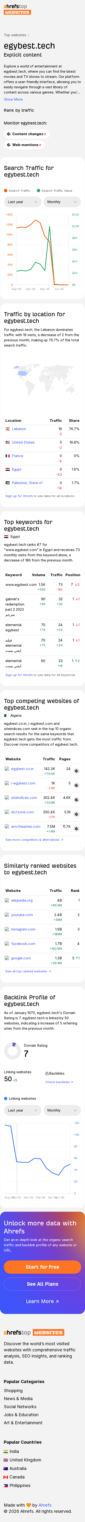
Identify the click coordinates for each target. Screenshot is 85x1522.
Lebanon (19, 429)
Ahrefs (44, 1505)
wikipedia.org (22, 900)
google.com (21, 958)
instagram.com (23, 929)
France (17, 456)
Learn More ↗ (42, 1301)
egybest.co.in (22, 768)
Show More (13, 99)
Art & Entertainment (23, 1422)
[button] (16, 1158)
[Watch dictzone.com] (76, 814)
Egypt (16, 469)
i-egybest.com (23, 783)
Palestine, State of (27, 483)
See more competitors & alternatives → (34, 839)
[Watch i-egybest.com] (76, 785)
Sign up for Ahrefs (19, 496)
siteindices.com (24, 797)
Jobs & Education (21, 1414)
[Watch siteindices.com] (76, 800)
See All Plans (42, 1284)
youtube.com (22, 914)
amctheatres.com (25, 826)
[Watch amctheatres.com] (76, 829)
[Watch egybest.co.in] (76, 771)
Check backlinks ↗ (59, 1082)
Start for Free (42, 1267)
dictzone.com (22, 812)
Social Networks (20, 1406)
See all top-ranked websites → (28, 971)
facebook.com (23, 943)
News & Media (18, 1398)
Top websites (15, 35)
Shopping (13, 1390)
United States (23, 442)
